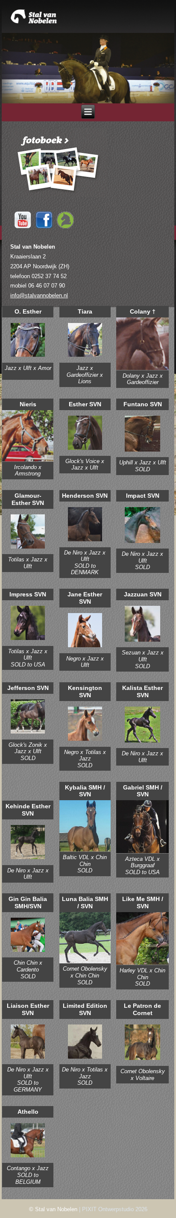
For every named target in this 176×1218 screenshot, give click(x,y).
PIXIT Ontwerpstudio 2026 (114, 1209)
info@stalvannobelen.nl (39, 295)
